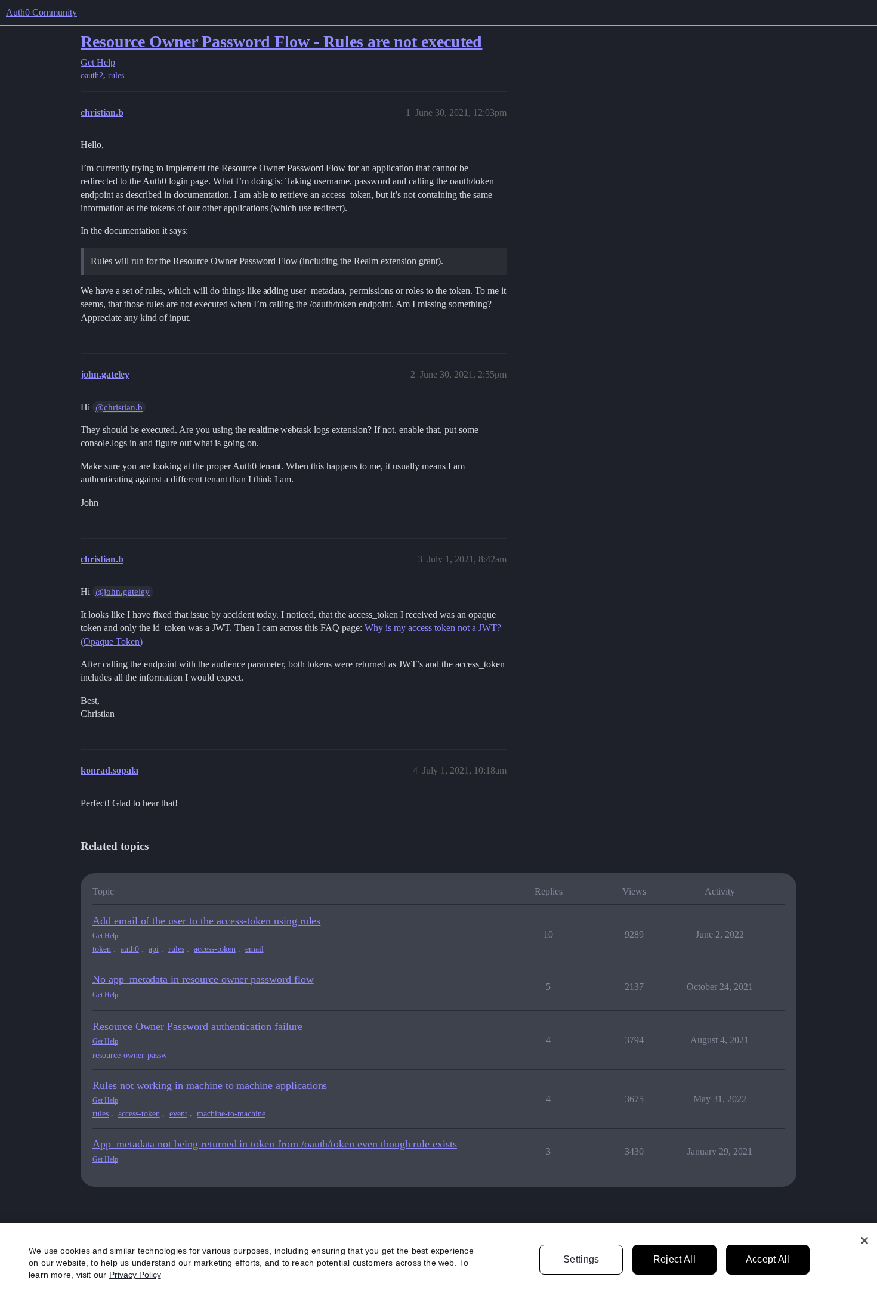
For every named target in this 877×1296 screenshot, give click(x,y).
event (178, 1113)
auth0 (130, 949)
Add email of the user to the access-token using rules (206, 921)
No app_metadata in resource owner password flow (203, 979)
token (101, 949)
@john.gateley (122, 591)
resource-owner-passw (129, 1055)
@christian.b (119, 407)
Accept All (768, 1259)
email (254, 949)
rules (116, 75)
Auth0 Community (41, 12)
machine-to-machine (231, 1113)
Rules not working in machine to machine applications (209, 1085)
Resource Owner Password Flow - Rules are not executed (281, 41)
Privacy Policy (135, 1274)
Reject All (674, 1259)
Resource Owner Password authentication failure (197, 1026)
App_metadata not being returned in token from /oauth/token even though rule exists (274, 1144)
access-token (215, 949)
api (154, 949)
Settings (581, 1259)
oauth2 (92, 75)
